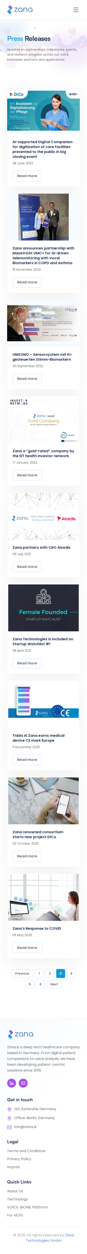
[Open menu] (76, 10)
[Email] (23, 1083)
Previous (22, 973)
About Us (15, 1191)
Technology (17, 1199)
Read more (27, 175)
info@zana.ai (25, 1126)
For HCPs (15, 1215)
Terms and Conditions (26, 1151)
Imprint (13, 1167)
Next (54, 984)
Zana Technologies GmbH (50, 1238)
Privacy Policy (19, 1159)
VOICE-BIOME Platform (27, 1207)
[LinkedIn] (11, 1083)
